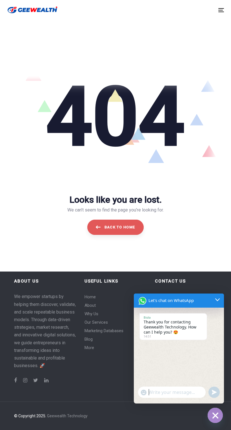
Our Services (96, 322)
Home (90, 296)
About (90, 305)
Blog (89, 339)
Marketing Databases (104, 330)
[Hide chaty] (215, 415)
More (89, 347)
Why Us (91, 313)
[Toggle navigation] (188, 10)
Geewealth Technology (67, 416)
